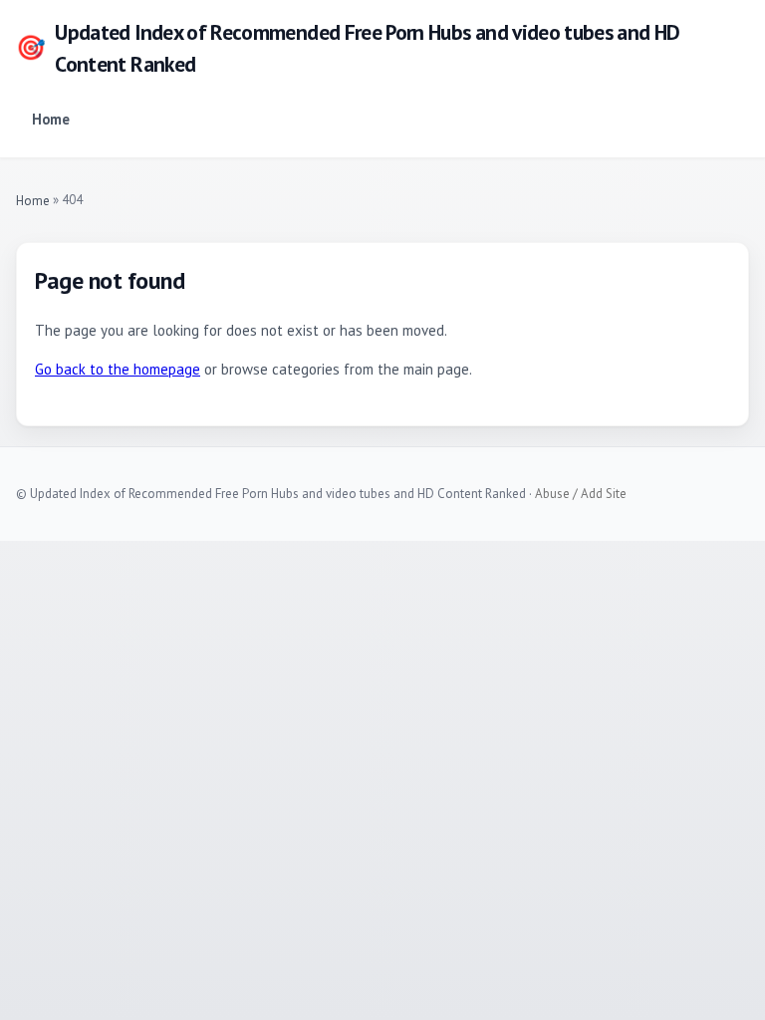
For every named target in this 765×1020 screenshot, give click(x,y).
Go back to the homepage (117, 369)
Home (51, 119)
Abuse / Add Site (581, 493)
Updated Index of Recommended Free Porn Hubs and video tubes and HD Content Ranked (348, 48)
